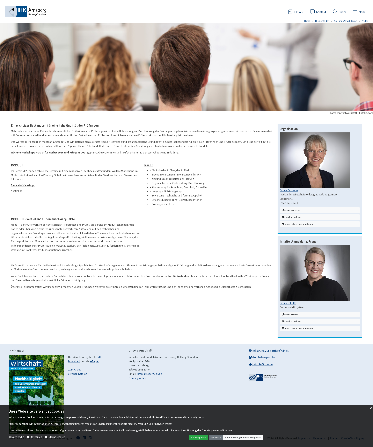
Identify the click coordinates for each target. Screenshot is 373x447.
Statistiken (36, 437)
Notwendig (17, 437)
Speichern (216, 437)
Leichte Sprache (262, 364)
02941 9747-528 (292, 210)
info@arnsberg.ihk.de (149, 373)
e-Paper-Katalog (77, 373)
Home (307, 20)
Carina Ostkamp (289, 190)
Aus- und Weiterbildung (345, 20)
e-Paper (94, 361)
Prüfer (365, 20)
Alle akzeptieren (198, 437)
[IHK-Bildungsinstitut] (263, 376)
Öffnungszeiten (137, 378)
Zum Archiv (74, 369)
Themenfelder (322, 20)
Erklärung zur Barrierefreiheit (270, 351)
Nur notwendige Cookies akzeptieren (243, 437)
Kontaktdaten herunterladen (298, 224)
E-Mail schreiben (292, 217)
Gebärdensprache (263, 357)
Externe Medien (56, 437)
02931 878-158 (291, 314)
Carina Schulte (288, 303)
